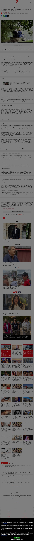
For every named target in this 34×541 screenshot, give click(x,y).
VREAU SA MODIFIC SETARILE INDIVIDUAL (17, 539)
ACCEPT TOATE (17, 537)
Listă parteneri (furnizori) (4, 535)
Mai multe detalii (5, 523)
